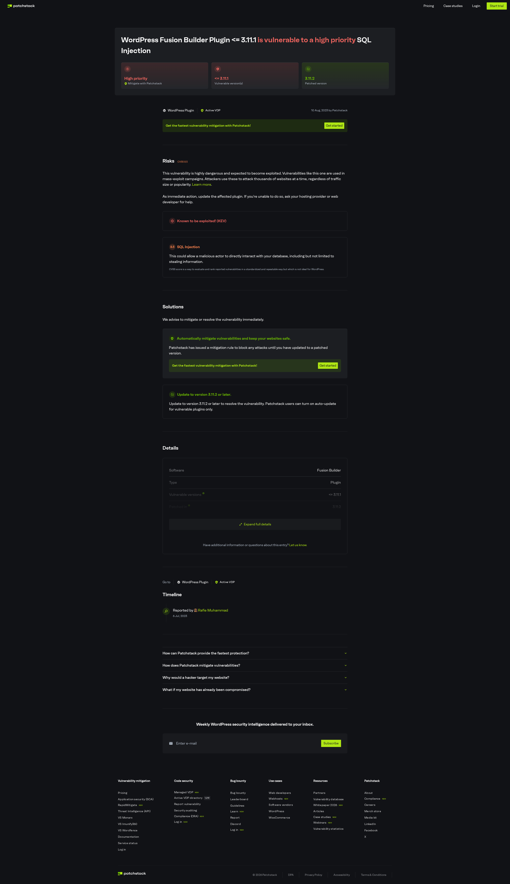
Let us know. (298, 545)
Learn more (201, 184)
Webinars (322, 822)
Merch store (373, 811)
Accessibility (341, 875)
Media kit (371, 817)
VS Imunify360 (128, 824)
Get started (334, 125)
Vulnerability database (328, 799)
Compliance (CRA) (189, 816)
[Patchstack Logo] (21, 6)
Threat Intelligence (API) (134, 811)
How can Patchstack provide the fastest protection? (206, 653)
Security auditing (186, 810)
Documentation (129, 837)
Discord (235, 824)
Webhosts (278, 798)
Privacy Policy (313, 875)
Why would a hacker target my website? (196, 677)
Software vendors (281, 805)
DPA (290, 875)
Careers (370, 805)
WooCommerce (280, 817)
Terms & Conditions (373, 875)
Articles (319, 811)
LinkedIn (370, 824)
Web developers (280, 793)
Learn (237, 811)
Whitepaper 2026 (328, 805)
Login (476, 6)
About (369, 793)
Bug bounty (238, 793)
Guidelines (237, 805)
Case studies (453, 6)
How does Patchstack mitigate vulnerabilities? (201, 665)
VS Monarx (125, 817)
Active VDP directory (192, 798)
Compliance (375, 798)
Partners (319, 793)
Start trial (497, 6)
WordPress (277, 811)
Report (235, 817)
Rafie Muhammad (213, 610)
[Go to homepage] (132, 875)
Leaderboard (239, 799)
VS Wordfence (128, 830)
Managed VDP (186, 792)
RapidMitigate (130, 805)
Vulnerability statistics (328, 829)
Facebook (371, 830)
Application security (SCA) (136, 799)
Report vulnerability (187, 804)
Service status (128, 843)
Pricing (429, 6)
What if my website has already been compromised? (206, 690)
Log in (122, 849)
